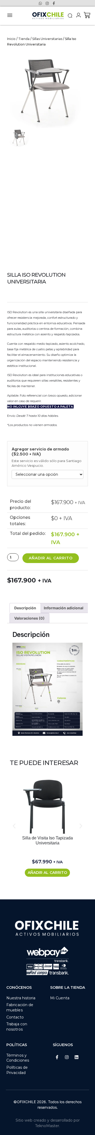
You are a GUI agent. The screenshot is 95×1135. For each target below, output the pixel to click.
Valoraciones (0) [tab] (29, 618)
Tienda (24, 39)
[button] (70, 16)
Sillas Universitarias (47, 39)
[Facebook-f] (57, 1057)
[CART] (87, 15)
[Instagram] (67, 1057)
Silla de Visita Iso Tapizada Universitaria (47, 840)
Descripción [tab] (25, 608)
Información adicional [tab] (63, 608)
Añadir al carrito (51, 558)
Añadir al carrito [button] (47, 872)
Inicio (11, 39)
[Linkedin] (76, 1057)
